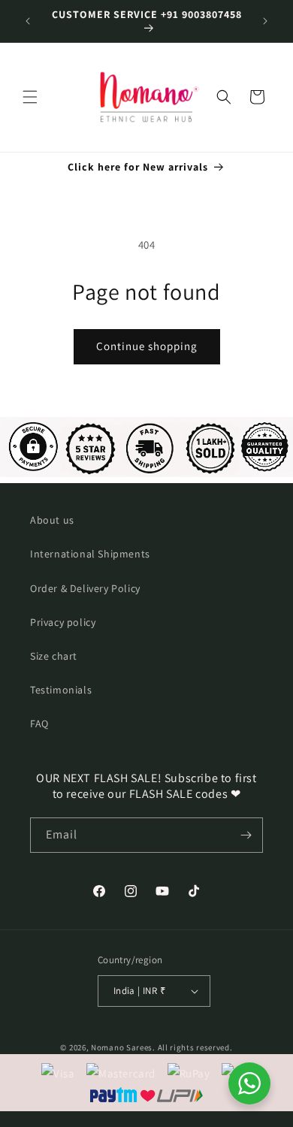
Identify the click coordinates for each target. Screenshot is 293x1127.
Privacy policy (62, 622)
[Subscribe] (245, 835)
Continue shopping (147, 346)
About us (52, 520)
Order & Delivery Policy (85, 588)
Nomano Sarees (122, 1047)
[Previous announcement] (27, 21)
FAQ (39, 723)
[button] (30, 96)
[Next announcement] (265, 21)
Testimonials (61, 689)
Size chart (53, 656)
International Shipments (90, 553)
